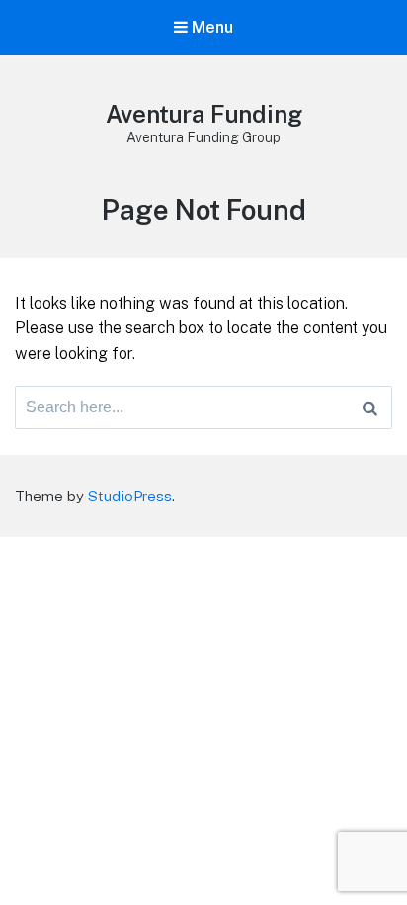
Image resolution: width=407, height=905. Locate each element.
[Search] (370, 407)
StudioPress (130, 496)
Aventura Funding (204, 114)
